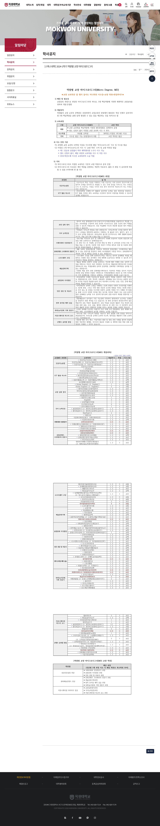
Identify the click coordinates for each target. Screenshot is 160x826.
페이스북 (72, 817)
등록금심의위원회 (99, 783)
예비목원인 (152, 63)
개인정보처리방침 (23, 777)
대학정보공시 (99, 777)
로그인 (131, 6)
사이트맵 (152, 6)
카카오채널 (87, 817)
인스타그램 (95, 817)
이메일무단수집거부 (61, 777)
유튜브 (80, 817)
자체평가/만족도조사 (136, 777)
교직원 (152, 56)
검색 (126, 6)
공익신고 (136, 783)
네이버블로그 (65, 817)
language (138, 6)
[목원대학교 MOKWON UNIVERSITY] (12, 3)
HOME (126, 54)
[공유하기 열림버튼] (148, 54)
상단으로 (152, 78)
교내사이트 (146, 6)
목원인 (152, 48)
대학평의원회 (61, 783)
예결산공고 (23, 783)
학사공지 (141, 54)
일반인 (152, 71)
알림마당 (132, 54)
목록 (151, 751)
